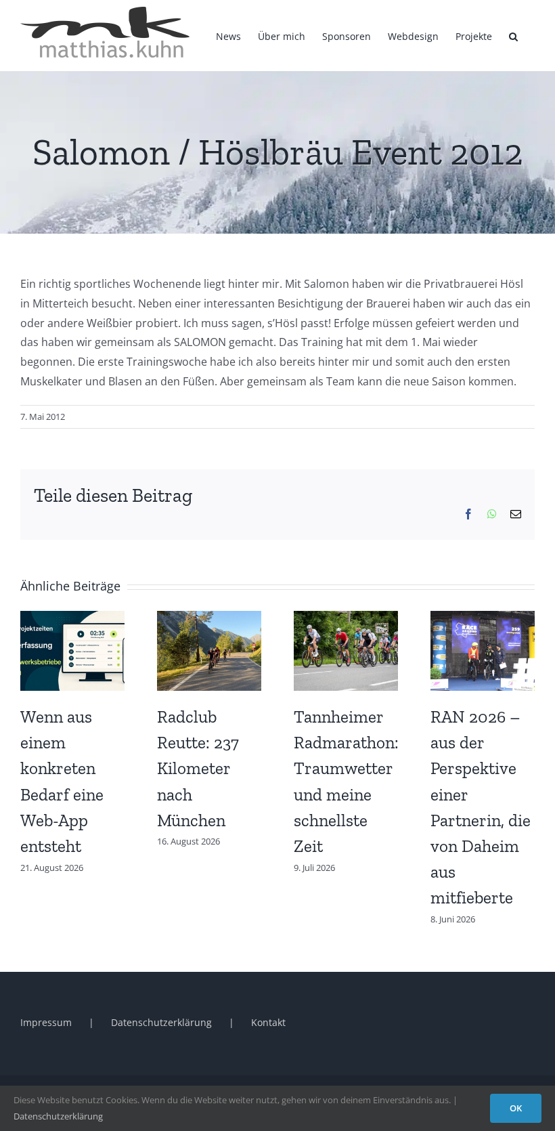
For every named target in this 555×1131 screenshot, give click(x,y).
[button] (513, 35)
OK (516, 1108)
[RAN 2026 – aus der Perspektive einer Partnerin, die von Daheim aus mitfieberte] (482, 618)
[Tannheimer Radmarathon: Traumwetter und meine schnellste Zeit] (346, 618)
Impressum (46, 1022)
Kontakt (268, 1022)
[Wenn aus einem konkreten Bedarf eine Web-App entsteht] (72, 618)
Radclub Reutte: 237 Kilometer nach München (198, 768)
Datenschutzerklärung (161, 1022)
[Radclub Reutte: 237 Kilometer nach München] (209, 618)
